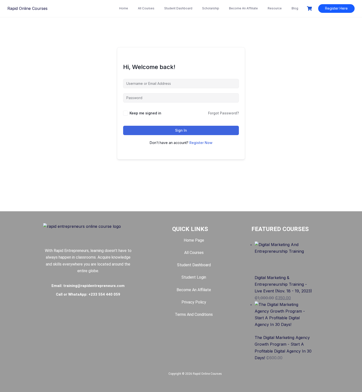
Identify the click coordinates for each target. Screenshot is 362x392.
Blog (295, 8)
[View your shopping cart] (310, 8)
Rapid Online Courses (27, 8)
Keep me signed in (145, 113)
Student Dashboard (178, 8)
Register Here (336, 8)
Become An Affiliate (243, 8)
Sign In (181, 130)
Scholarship (210, 8)
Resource (275, 8)
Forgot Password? (223, 113)
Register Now (201, 143)
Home (123, 8)
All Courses (146, 8)
